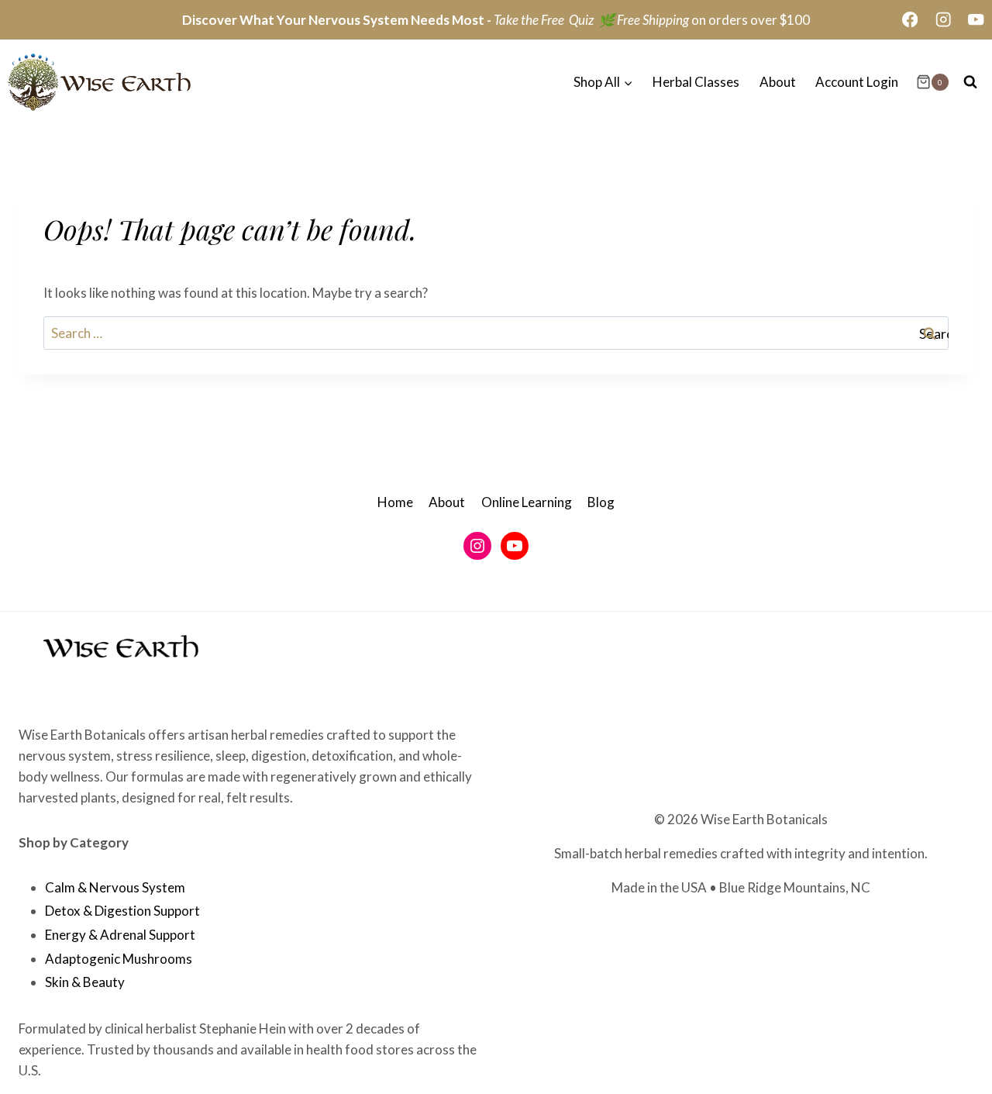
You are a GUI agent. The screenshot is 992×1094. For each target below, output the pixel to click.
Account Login (856, 82)
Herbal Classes (696, 82)
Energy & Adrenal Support (120, 935)
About (778, 82)
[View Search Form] (970, 82)
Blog (601, 502)
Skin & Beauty (85, 982)
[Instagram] (943, 20)
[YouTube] (976, 20)
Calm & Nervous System (115, 887)
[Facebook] (910, 20)
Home (395, 502)
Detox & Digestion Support (122, 910)
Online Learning (526, 502)
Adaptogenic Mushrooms (118, 959)
